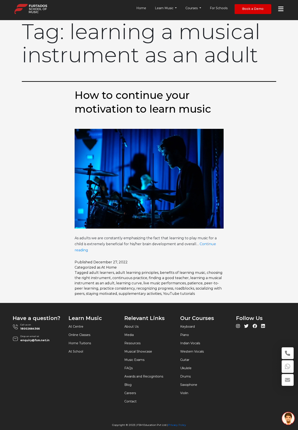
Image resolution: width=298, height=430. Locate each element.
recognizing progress (154, 288)
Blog (128, 385)
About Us (131, 327)
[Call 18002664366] (288, 353)
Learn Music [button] (164, 8)
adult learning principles (137, 273)
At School (76, 351)
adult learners (101, 273)
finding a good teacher (169, 278)
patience (195, 283)
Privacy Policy (177, 425)
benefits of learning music (182, 273)
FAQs (128, 368)
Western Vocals (192, 351)
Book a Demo (253, 9)
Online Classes (79, 335)
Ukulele (186, 368)
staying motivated (101, 294)
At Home (109, 267)
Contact (130, 401)
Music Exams (134, 360)
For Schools (219, 8)
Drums (185, 376)
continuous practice (129, 278)
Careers (130, 393)
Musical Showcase (138, 351)
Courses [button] (192, 8)
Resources (132, 343)
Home (141, 8)
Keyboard (187, 327)
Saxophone (188, 385)
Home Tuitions (80, 343)
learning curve (129, 283)
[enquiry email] (288, 380)
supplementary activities (140, 294)
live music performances (164, 283)
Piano (184, 335)
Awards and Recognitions (143, 376)
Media (129, 335)
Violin (184, 393)
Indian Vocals (190, 343)
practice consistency (117, 288)
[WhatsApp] (288, 366)
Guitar (184, 360)
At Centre (76, 327)
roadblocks (184, 288)
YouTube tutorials (179, 294)
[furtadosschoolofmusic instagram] (238, 326)
